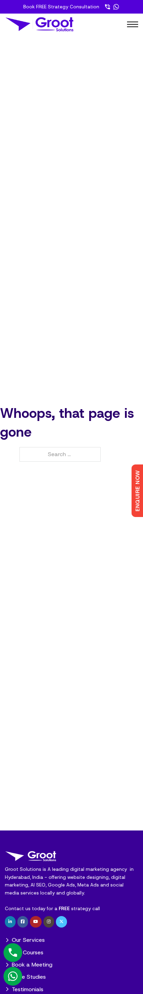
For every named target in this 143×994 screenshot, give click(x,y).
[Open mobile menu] (132, 24)
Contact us (18, 908)
